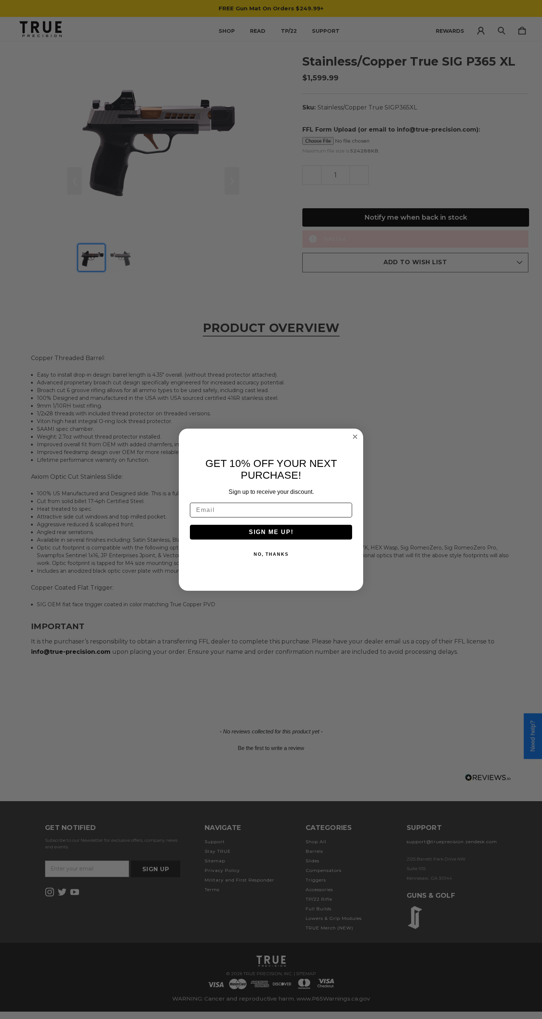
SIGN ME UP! (271, 532)
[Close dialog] (355, 436)
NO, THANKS (271, 554)
